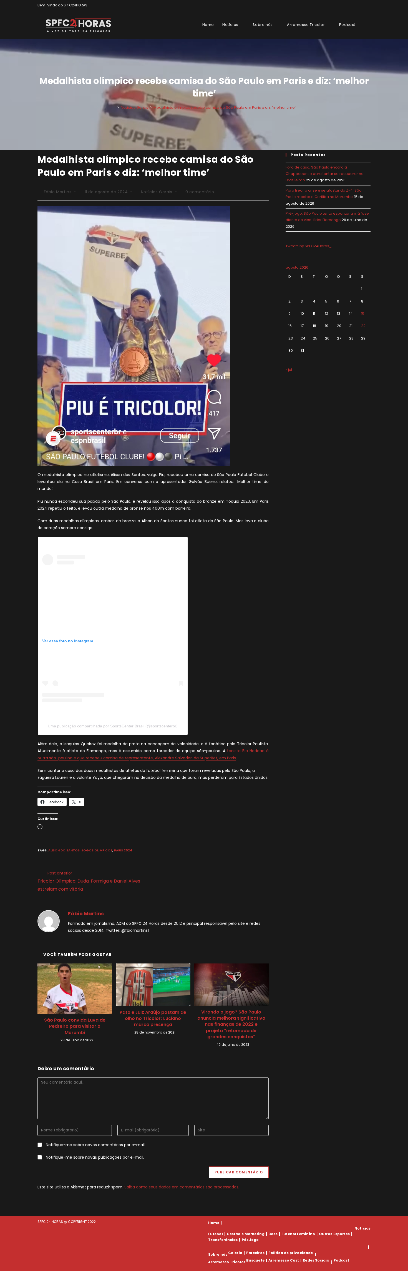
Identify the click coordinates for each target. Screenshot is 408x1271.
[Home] (114, 107)
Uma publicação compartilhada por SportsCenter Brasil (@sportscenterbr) (113, 726)
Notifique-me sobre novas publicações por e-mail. (95, 1157)
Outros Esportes (334, 1234)
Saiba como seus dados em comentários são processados (181, 1187)
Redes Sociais (316, 1260)
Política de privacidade (290, 1252)
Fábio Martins (58, 192)
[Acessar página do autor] (48, 921)
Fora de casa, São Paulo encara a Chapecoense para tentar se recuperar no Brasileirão (325, 174)
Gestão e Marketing (246, 1234)
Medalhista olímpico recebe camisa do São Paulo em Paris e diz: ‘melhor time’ (224, 107)
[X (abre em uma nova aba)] (350, 5)
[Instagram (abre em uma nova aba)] (362, 5)
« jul (289, 369)
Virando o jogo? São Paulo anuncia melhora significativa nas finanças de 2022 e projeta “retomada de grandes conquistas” (231, 1024)
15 (362, 313)
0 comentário (199, 192)
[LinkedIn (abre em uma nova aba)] (368, 5)
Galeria (235, 1252)
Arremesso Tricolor (226, 1262)
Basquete (255, 1260)
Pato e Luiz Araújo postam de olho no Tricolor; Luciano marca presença (153, 1018)
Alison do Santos (64, 850)
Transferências (223, 1239)
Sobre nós (217, 1254)
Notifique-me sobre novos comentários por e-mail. (95, 1145)
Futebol (215, 1234)
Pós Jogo (250, 1239)
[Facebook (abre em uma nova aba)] (356, 5)
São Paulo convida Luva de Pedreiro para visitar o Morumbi (74, 1026)
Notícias (362, 1228)
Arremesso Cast (283, 1260)
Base (273, 1234)
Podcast (341, 1260)
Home (213, 1222)
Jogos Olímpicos (96, 850)
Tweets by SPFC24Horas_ (309, 246)
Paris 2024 (123, 850)
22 (363, 325)
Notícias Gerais (156, 192)
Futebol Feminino (298, 1234)
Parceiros (255, 1252)
